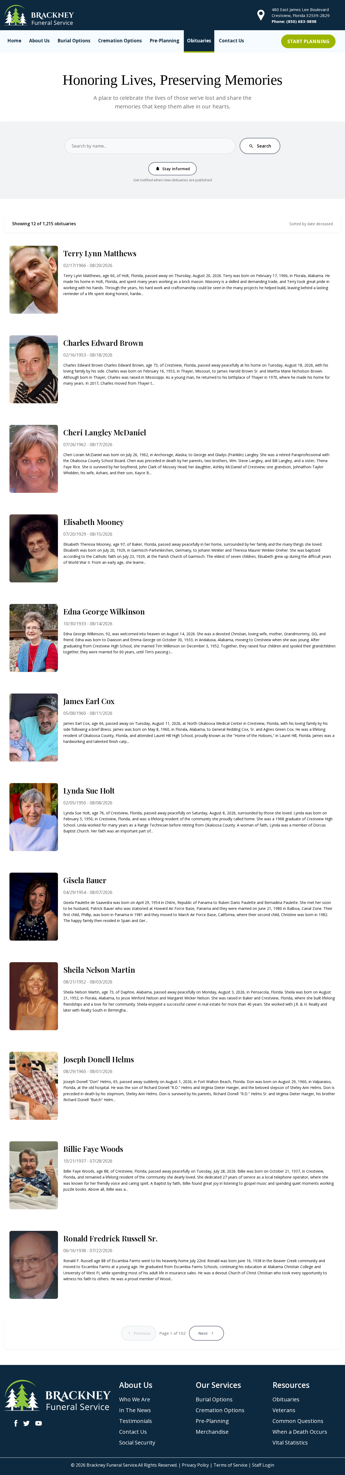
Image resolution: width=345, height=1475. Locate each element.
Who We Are (134, 1399)
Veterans (283, 1410)
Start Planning (308, 41)
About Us (39, 40)
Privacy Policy (195, 1465)
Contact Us (231, 40)
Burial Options (73, 40)
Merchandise (212, 1431)
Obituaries (199, 40)
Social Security (137, 1442)
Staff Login (263, 1465)
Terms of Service (230, 1465)
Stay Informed (172, 168)
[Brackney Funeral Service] (39, 14)
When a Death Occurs (299, 1431)
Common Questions (297, 1421)
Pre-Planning (164, 40)
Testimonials (135, 1421)
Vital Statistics (290, 1442)
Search (260, 146)
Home (14, 40)
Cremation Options (120, 40)
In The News (135, 1410)
